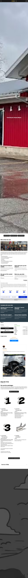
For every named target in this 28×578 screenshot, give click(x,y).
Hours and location (14, 235)
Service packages (6, 235)
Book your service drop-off (4, 270)
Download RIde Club (3, 318)
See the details (2, 312)
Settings (25, 294)
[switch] (11, 292)
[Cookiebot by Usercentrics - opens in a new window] (24, 280)
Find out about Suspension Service (14, 458)
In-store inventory (21, 235)
